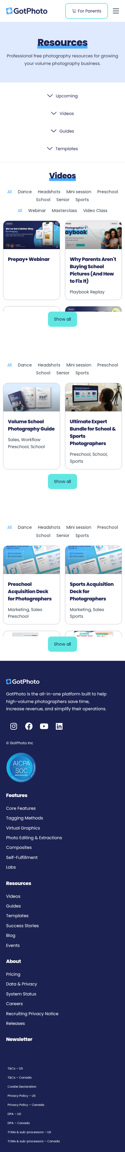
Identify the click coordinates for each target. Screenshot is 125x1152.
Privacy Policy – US (21, 1095)
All (9, 191)
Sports (82, 199)
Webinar (37, 210)
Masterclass (64, 210)
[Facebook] (28, 726)
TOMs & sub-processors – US (29, 1132)
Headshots (49, 191)
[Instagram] (13, 726)
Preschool (107, 191)
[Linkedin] (59, 726)
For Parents (89, 11)
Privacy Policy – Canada (26, 1105)
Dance (25, 191)
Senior (62, 199)
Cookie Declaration (22, 1086)
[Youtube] (44, 726)
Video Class (95, 210)
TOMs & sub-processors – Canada (34, 1141)
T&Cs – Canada (20, 1077)
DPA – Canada (19, 1123)
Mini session (78, 191)
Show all (62, 319)
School (43, 199)
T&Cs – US (15, 1068)
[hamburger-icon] (116, 10)
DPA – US (14, 1114)
